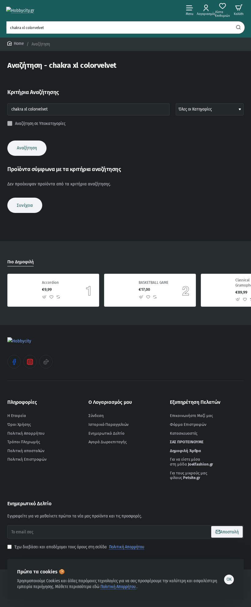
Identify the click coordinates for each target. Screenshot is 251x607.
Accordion (50, 282)
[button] (44, 296)
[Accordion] (24, 290)
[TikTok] (46, 361)
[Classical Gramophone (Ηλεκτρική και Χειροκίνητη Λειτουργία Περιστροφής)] (217, 290)
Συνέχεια (25, 205)
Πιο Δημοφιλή (20, 262)
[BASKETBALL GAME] (120, 290)
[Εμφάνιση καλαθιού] (239, 10)
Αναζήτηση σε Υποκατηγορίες (40, 123)
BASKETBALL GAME (153, 282)
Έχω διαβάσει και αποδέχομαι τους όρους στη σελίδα (78, 547)
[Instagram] (30, 361)
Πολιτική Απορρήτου (118, 586)
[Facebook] (14, 361)
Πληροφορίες (22, 402)
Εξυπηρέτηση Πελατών (195, 402)
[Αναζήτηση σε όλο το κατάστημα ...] (238, 27)
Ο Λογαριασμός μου (110, 402)
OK (229, 579)
